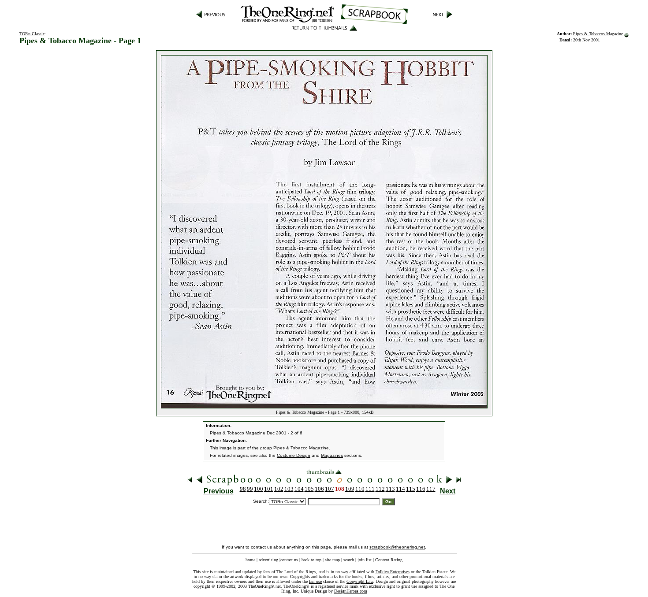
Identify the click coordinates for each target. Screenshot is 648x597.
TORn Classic (32, 33)
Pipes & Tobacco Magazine (301, 447)
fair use (315, 581)
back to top (311, 559)
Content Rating (388, 559)
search (348, 559)
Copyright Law (359, 581)
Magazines (332, 455)
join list (365, 559)
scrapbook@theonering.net (397, 547)
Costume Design (293, 455)
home (250, 559)
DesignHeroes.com (350, 591)
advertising (268, 559)
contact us (289, 559)
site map (332, 559)
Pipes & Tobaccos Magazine (598, 33)
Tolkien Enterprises (393, 571)
